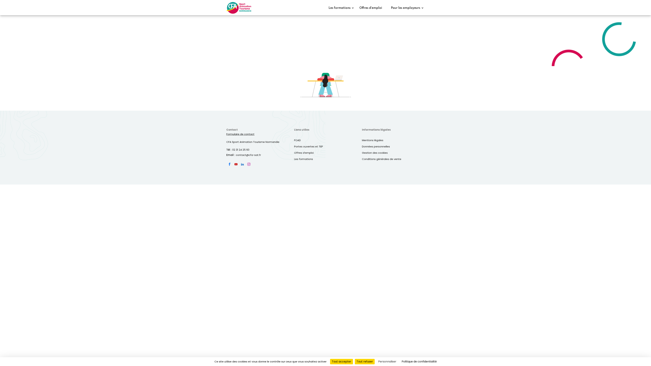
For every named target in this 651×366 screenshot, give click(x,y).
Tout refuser (365, 361)
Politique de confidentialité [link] (419, 361)
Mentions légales (372, 140)
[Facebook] (229, 164)
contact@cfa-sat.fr (248, 155)
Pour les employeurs (405, 7)
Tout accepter (341, 361)
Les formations (340, 7)
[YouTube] (236, 164)
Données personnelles (376, 146)
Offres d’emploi (370, 7)
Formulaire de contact (240, 134)
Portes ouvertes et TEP (308, 146)
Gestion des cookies (375, 153)
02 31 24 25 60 (240, 149)
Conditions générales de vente (381, 159)
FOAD (297, 140)
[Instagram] (248, 164)
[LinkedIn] (242, 164)
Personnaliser (387, 361)
